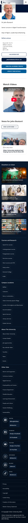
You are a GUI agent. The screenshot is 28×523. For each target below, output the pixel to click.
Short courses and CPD (8, 262)
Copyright (5, 493)
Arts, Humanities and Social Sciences (12, 180)
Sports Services (6, 313)
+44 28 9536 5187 (14, 54)
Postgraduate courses (8, 253)
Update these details (14, 71)
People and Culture (7, 402)
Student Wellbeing (7, 407)
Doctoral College (6, 271)
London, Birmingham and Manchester (13, 305)
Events (4, 360)
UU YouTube (13, 449)
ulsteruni (12, 466)
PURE (4, 276)
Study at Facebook (15, 433)
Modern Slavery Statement (10, 506)
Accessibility (6, 488)
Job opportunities (7, 343)
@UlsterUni (12, 425)
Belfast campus (6, 38)
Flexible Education (7, 393)
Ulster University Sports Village (11, 300)
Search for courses (8, 245)
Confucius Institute (7, 375)
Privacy (5, 484)
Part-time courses (7, 258)
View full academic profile (14, 66)
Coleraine (5, 291)
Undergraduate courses (8, 248)
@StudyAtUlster (14, 421)
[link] (14, 143)
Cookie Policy (6, 497)
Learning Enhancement (8, 398)
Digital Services (6, 380)
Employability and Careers (9, 384)
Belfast (4, 286)
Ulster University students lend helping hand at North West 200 (13, 151)
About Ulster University (9, 334)
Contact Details (7, 338)
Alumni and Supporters (8, 371)
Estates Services (6, 322)
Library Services (6, 318)
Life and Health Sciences (9, 214)
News (4, 356)
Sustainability (6, 412)
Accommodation (6, 309)
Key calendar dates (8, 347)
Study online (5, 267)
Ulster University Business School (11, 231)
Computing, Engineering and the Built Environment (10, 197)
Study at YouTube (15, 446)
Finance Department (8, 389)
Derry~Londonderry (7, 295)
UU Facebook (13, 437)
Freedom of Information (9, 502)
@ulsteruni (12, 474)
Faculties (5, 352)
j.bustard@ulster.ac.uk (14, 59)
